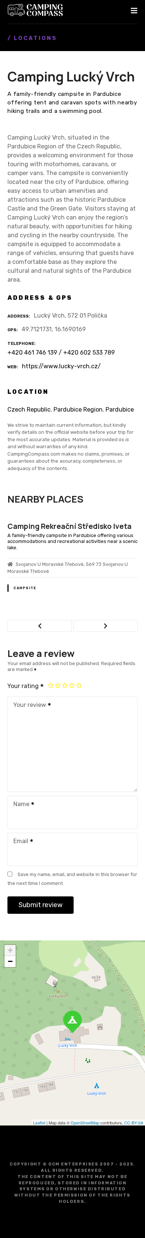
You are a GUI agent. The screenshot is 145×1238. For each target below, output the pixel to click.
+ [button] (10, 950)
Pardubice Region (78, 409)
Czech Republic (29, 409)
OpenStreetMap (85, 1122)
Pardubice (120, 409)
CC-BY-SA (133, 1122)
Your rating (23, 686)
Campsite (93, 581)
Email (19, 842)
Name (19, 805)
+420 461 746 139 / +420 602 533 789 (61, 352)
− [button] (10, 961)
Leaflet (39, 1122)
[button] (39, 626)
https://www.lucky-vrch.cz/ (61, 366)
